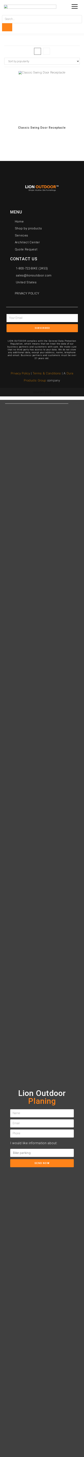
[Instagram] (56, 335)
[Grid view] (37, 51)
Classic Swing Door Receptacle (42, 127)
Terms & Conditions (47, 373)
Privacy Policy (20, 373)
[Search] (7, 27)
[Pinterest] (46, 335)
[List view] (46, 51)
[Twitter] (37, 335)
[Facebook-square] (28, 335)
